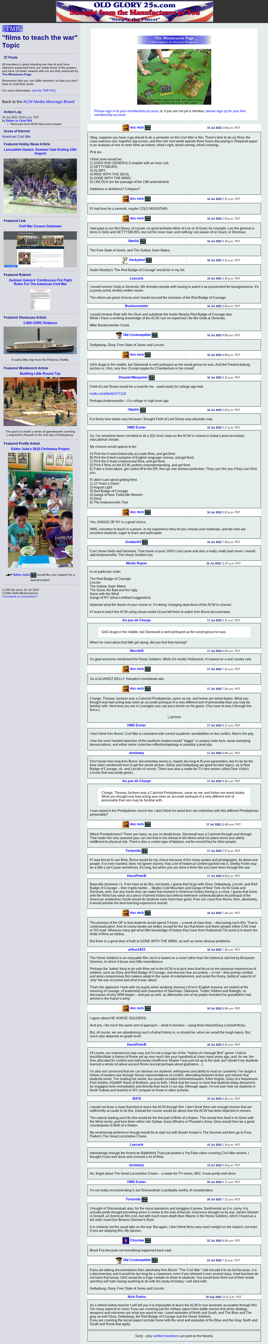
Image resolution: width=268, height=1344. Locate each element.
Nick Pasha (137, 1297)
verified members (165, 1336)
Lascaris (136, 278)
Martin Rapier (136, 563)
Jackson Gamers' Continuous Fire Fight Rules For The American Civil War (40, 282)
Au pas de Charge (136, 620)
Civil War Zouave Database (40, 226)
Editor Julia (21, 574)
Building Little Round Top (40, 373)
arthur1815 (136, 949)
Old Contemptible (137, 335)
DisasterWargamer (133, 377)
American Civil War (16, 136)
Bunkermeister (136, 306)
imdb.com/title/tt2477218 (108, 393)
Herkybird (137, 260)
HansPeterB (136, 876)
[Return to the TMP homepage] (12, 29)
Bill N (137, 1098)
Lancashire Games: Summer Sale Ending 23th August (40, 151)
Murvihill (136, 651)
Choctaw (137, 1240)
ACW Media (49, 101)
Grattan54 (133, 541)
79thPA (133, 241)
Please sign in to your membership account (126, 111)
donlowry (136, 753)
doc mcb (137, 127)
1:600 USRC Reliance (40, 323)
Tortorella (133, 850)
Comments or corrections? (19, 596)
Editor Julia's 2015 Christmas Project (40, 449)
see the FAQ (43, 90)
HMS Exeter (136, 427)
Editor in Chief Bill (19, 120)
